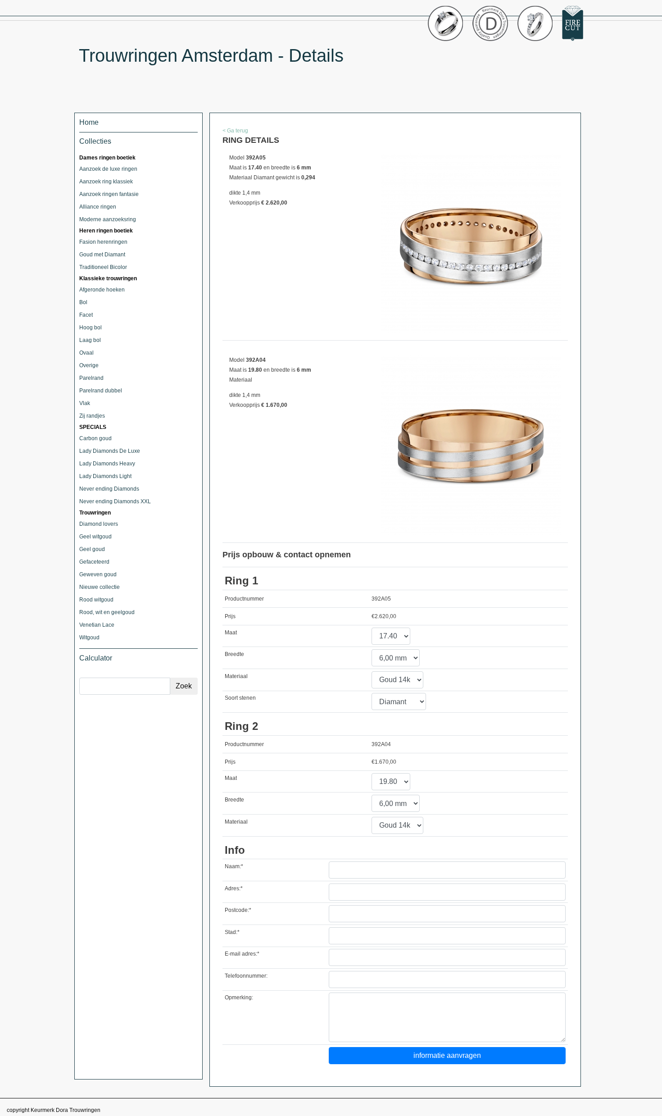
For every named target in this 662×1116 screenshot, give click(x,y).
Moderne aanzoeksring (107, 219)
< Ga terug (235, 131)
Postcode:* (238, 910)
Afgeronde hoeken (102, 290)
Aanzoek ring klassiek (106, 181)
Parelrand (91, 378)
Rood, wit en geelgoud (107, 612)
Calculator (95, 658)
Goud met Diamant (102, 254)
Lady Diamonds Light (105, 476)
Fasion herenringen (103, 242)
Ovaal (86, 353)
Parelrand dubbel (100, 390)
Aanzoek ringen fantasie (109, 194)
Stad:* (232, 932)
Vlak (84, 403)
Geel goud (92, 549)
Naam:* (234, 866)
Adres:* (234, 888)
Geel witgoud (95, 536)
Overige (89, 365)
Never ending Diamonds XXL (115, 501)
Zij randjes (92, 416)
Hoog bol (90, 327)
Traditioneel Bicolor (103, 267)
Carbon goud (95, 438)
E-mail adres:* (242, 954)
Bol (83, 302)
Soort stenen (240, 698)
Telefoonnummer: (246, 976)
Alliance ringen (97, 207)
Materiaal (236, 676)
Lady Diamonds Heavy (107, 463)
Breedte (234, 654)
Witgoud (89, 637)
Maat (231, 632)
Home (89, 122)
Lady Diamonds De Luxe (109, 451)
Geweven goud (98, 574)
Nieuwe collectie (99, 587)
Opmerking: (239, 997)
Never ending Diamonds (109, 489)
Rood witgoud (96, 600)
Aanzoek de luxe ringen (108, 169)
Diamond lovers (98, 524)
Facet (86, 315)
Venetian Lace (96, 625)
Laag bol (90, 340)
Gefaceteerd (94, 562)
